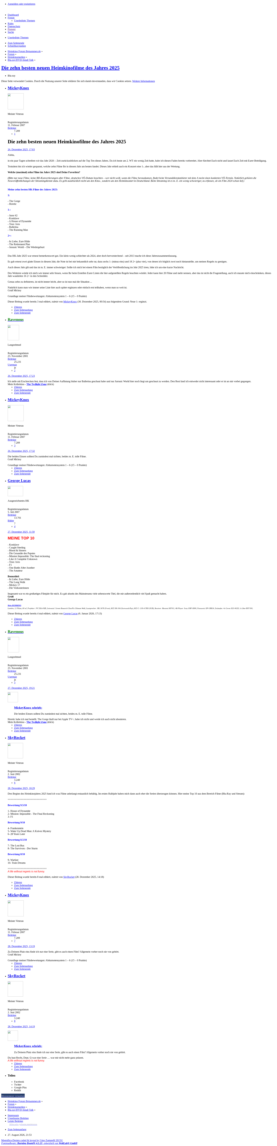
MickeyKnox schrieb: (28, 707)
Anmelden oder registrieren (21, 4)
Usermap (12, 364)
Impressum (13, 1115)
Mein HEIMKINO (14, 605)
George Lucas (70, 613)
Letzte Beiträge (15, 1121)
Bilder (11, 520)
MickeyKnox (70, 301)
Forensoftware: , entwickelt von (39, 1143)
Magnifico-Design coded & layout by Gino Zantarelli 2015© (32, 1140)
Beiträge (12, 128)
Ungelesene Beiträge (18, 1118)
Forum (11, 17)
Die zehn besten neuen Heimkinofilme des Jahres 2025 (60, 68)
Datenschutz (14, 26)
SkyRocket (69, 877)
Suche (11, 32)
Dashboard (13, 14)
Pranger (12, 29)
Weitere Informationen (143, 81)
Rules (10, 23)
